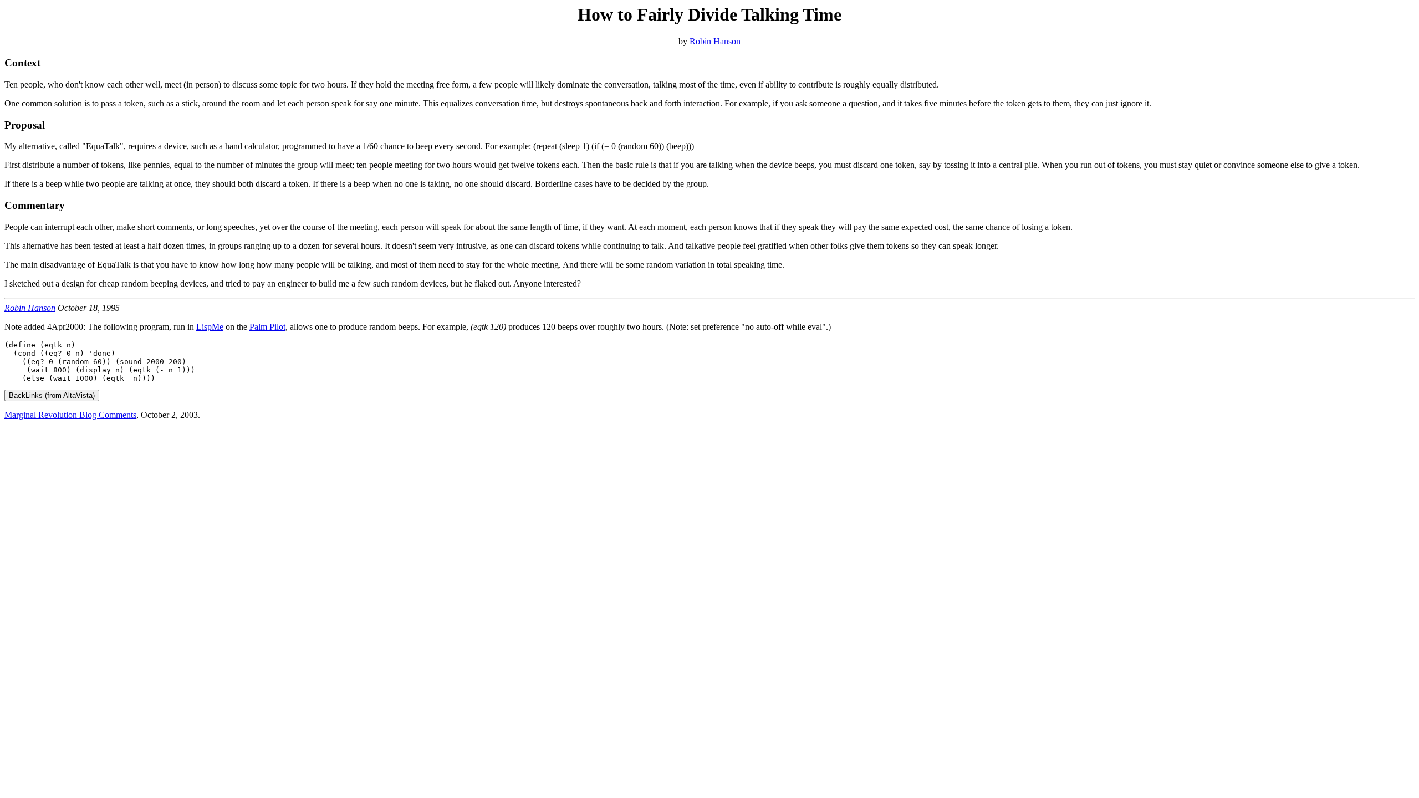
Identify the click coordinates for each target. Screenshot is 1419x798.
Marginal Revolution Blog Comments (70, 415)
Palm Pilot (267, 326)
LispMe (209, 326)
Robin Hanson (715, 41)
